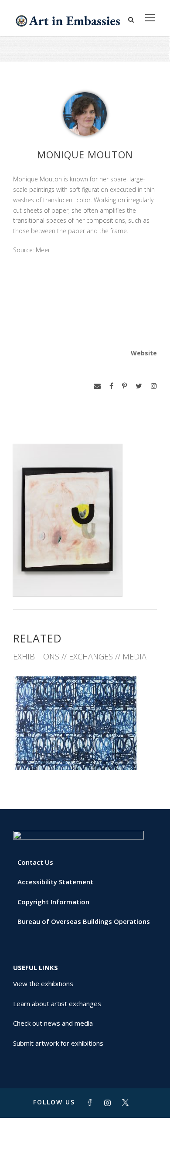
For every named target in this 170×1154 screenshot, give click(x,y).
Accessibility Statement (55, 881)
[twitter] (139, 386)
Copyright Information (53, 901)
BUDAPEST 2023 (85, 750)
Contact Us (35, 862)
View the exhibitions (43, 983)
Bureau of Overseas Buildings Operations (83, 921)
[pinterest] (124, 386)
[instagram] (154, 386)
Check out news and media (53, 1023)
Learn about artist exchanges (57, 1003)
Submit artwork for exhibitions (58, 1043)
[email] (97, 386)
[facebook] (111, 386)
